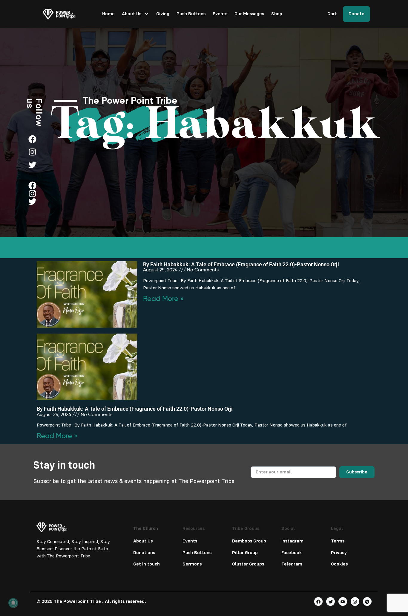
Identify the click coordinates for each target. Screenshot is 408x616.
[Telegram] (367, 601)
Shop (276, 14)
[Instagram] (355, 601)
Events (220, 14)
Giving (162, 14)
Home (108, 14)
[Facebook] (318, 601)
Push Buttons (191, 14)
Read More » (163, 298)
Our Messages (249, 14)
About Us (131, 14)
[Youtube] (342, 601)
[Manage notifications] (13, 603)
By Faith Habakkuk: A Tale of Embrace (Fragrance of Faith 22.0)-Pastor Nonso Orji (241, 264)
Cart (332, 14)
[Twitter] (330, 601)
